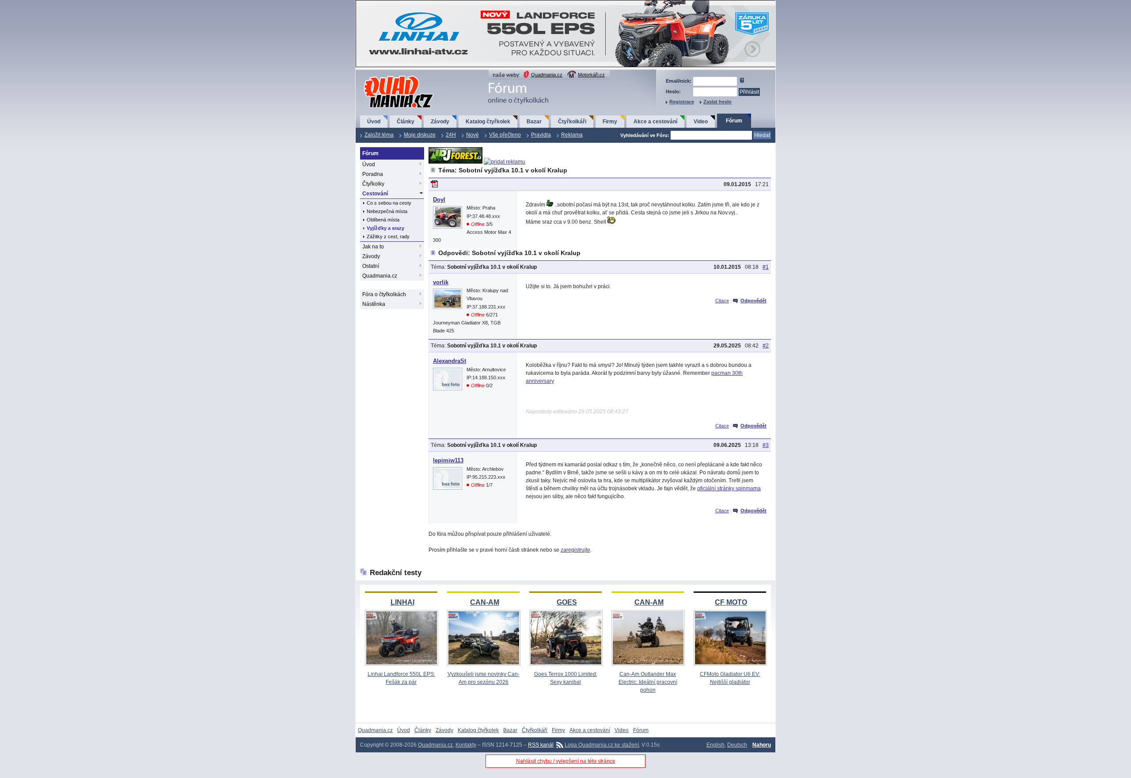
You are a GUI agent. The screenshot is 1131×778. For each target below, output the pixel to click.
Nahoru (761, 745)
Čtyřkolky (373, 184)
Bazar (534, 121)
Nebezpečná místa (387, 211)
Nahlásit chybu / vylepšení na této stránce (565, 761)
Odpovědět (753, 300)
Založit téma (379, 135)
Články (405, 121)
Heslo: (673, 91)
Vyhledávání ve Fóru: (644, 135)
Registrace (681, 101)
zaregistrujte (575, 550)
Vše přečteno (505, 135)
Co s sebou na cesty (389, 203)
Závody (440, 121)
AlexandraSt (449, 361)
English (715, 745)
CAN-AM (484, 602)
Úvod (373, 121)
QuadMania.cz (388, 76)
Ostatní (370, 266)
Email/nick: (678, 81)
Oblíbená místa (383, 219)
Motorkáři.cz (591, 74)
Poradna (372, 174)
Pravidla (541, 135)
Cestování (375, 194)
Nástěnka (373, 304)
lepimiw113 (448, 460)
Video (701, 121)
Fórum (734, 121)
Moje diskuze (420, 135)
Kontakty (465, 745)
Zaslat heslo (717, 101)
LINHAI (402, 602)
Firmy (610, 121)
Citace (722, 300)
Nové (472, 135)
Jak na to (373, 247)
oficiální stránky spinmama (729, 488)
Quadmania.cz (546, 74)
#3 (766, 445)
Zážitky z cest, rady (388, 236)
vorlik (440, 282)
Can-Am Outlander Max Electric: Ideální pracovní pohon (648, 682)
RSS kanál (541, 745)
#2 (766, 346)
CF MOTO (731, 602)
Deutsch (737, 745)
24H (451, 135)
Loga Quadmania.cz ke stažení (602, 745)
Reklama (572, 135)
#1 (766, 267)
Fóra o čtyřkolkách (384, 294)
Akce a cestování (655, 121)
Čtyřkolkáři (572, 121)
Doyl (439, 199)
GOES (567, 602)
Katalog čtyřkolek (488, 121)
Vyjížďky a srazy (385, 228)
